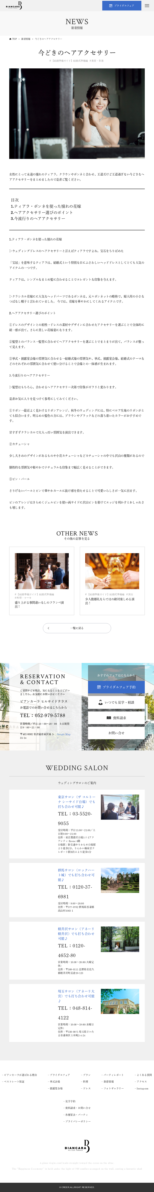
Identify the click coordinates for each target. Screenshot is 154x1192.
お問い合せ (116, 733)
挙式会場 (55, 1081)
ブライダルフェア (124, 5)
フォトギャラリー (114, 1088)
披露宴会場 (56, 1088)
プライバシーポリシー (78, 1121)
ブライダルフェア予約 (119, 687)
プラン (87, 1075)
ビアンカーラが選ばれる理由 (20, 1075)
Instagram (143, 1088)
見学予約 (70, 1101)
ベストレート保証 (14, 1081)
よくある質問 (144, 1075)
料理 (85, 1081)
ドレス (87, 1088)
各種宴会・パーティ (76, 1115)
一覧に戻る (77, 628)
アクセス (142, 1081)
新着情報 (109, 1081)
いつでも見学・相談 (119, 702)
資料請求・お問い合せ (78, 1108)
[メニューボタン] (147, 6)
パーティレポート (114, 1075)
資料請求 (119, 718)
